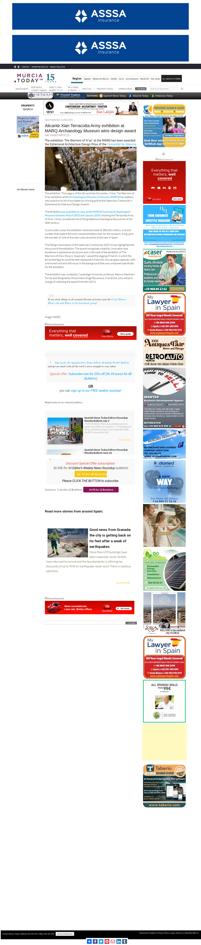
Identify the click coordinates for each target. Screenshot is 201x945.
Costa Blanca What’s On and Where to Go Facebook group (87, 301)
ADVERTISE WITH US (40, 67)
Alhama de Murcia (100, 78)
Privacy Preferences (65, 934)
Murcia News (22, 88)
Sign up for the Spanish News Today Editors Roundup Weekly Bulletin (92, 362)
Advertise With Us (192, 933)
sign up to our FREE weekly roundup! (96, 390)
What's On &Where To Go (56, 89)
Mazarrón (144, 78)
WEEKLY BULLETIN (57, 67)
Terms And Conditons (147, 933)
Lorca (121, 78)
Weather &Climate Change (39, 89)
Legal (172, 933)
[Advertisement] (164, 742)
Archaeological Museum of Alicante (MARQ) (94, 196)
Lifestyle (87, 88)
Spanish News (125, 88)
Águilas (87, 78)
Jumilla (114, 78)
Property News (105, 88)
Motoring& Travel (73, 89)
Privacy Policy (163, 933)
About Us (179, 933)
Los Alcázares (132, 78)
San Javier (155, 78)
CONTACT (26, 67)
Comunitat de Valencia (121, 144)
